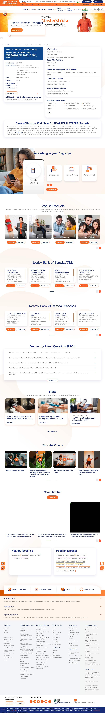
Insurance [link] (51, 9)
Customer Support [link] (86, 4)
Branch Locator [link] (50, 609)
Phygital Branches (57, 657)
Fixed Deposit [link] (55, 601)
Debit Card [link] (6, 609)
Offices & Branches (9, 645)
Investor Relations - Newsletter (25, 664)
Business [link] (29, 1)
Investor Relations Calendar (27, 667)
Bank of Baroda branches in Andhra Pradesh (60, 91)
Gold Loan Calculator (74, 660)
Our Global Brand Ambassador (8, 640)
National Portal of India (91, 687)
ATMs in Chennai (70, 561)
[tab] (52, 598)
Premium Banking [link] (38, 4)
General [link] (23, 4)
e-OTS (87, 631)
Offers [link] (78, 9)
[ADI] (3, 568)
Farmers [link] (69, 4)
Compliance (7, 635)
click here (14, 710)
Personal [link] (24, 1)
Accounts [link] (25, 9)
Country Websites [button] (20, 703)
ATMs (53, 653)
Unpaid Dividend (24, 647)
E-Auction (71, 630)
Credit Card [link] (13, 609)
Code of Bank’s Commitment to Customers (43, 654)
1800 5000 (29, 66)
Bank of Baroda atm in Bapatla (55, 84)
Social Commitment (9, 648)
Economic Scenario (74, 632)
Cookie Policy (5, 709)
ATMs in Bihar (78, 564)
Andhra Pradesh (19, 44)
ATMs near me (60, 555)
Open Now (94, 242)
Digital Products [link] (60, 9)
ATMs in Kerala (61, 567)
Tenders (71, 638)
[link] (85, 9)
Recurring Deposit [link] (65, 601)
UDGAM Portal (89, 638)
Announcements (56, 644)
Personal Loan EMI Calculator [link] (11, 617)
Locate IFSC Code (80, 555)
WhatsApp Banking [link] (40, 609)
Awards (54, 628)
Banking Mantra (73, 628)
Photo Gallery (56, 635)
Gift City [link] (74, 4)
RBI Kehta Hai (40, 635)
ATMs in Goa (71, 570)
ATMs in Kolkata (80, 561)
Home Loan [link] (15, 601)
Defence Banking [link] (64, 4)
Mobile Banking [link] (21, 609)
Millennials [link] (28, 4)
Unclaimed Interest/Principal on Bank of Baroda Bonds (27, 650)
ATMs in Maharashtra (72, 567)
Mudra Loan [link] (39, 601)
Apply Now (21, 242)
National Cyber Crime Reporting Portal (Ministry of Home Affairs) (92, 664)
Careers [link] (101, 4)
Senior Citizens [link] (56, 4)
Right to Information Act (42, 647)
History (5, 630)
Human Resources (8, 657)
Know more (11, 242)
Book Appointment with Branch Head (42, 667)
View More (51, 380)
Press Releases (56, 641)
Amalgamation (7, 643)
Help (86, 692)
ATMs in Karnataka (62, 570)
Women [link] (50, 4)
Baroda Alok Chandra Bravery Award (9, 654)
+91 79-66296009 (24, 70)
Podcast (54, 639)
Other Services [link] (69, 9)
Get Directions (10, 93)
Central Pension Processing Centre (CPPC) (43, 644)
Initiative (6, 632)
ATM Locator (10, 44)
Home (3, 44)
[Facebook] (31, 701)
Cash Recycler (56, 655)
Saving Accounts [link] (47, 601)
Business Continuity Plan (42, 660)
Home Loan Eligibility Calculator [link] (79, 617)
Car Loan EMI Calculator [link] (50, 617)
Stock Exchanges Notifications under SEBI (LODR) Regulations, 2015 (27, 635)
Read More (49, 112)
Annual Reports (24, 655)
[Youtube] (45, 701)
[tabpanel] (52, 23)
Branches (54, 650)
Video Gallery (55, 637)
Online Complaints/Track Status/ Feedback (42, 638)
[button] (91, 9)
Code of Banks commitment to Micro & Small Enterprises (92, 677)
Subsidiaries (87, 1)
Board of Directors (8, 637)
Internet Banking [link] (30, 609)
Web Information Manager (92, 689)
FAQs (70, 643)
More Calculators (73, 662)
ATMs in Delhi (69, 564)
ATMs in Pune (60, 561)
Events (54, 630)
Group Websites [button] (9, 702)
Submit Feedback (40, 664)
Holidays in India (40, 641)
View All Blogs (52, 431)
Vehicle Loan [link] (31, 601)
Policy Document (24, 672)
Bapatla (26, 44)
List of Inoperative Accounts (92, 647)
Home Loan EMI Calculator (76, 655)
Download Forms (73, 641)
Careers (6, 660)
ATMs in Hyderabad (84, 567)
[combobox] (102, 563)
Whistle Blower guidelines (91, 685)
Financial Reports (24, 657)
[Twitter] (42, 701)
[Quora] (49, 701)
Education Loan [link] (23, 601)
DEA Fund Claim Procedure (43, 657)
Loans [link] (33, 9)
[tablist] (52, 607)
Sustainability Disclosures (26, 653)
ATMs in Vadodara (72, 558)
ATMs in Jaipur (60, 564)
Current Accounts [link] (75, 601)
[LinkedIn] (38, 701)
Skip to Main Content (40, 1)
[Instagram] (34, 701)
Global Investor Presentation (24, 677)
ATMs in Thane (82, 558)
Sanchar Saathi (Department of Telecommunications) (90, 659)
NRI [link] (32, 4)
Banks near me (70, 555)
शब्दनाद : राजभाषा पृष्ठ (73, 645)
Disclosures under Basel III (27, 674)
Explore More (52, 189)
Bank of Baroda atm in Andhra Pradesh (58, 81)
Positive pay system (41, 662)
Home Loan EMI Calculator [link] (27, 617)
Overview (6, 628)
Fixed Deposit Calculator (75, 658)
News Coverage (56, 632)
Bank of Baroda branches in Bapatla (57, 93)
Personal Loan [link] (7, 601)
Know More (15, 30)
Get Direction (21, 285)
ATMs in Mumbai (61, 558)
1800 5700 (21, 66)
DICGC (55, 703)
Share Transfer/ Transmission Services (26, 643)
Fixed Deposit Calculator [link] (63, 617)
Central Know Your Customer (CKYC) (41, 650)
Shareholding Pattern (25, 669)
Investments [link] (41, 9)
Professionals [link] (45, 4)
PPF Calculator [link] (39, 617)
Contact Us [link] (95, 4)
